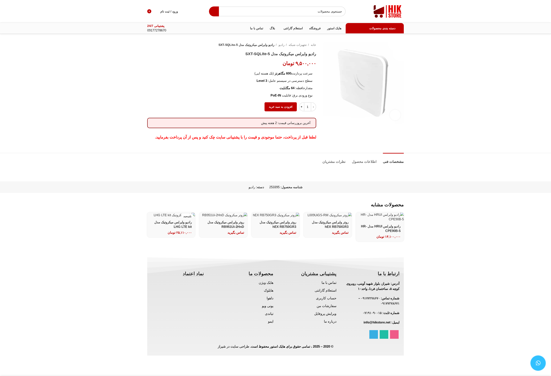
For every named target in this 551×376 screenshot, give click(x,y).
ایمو (270, 321)
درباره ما (330, 321)
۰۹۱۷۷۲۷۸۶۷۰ (370, 298)
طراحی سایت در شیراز (233, 346)
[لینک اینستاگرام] (394, 334)
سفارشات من (326, 306)
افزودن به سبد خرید (281, 106)
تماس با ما (329, 282)
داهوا (270, 298)
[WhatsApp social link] (384, 334)
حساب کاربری (326, 298)
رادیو (281, 45)
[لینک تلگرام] (373, 334)
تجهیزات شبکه (297, 45)
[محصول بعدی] (149, 45)
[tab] (393, 159)
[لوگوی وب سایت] (387, 11)
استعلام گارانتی (325, 290)
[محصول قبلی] (158, 45)
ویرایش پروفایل (325, 313)
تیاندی (269, 313)
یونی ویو (267, 306)
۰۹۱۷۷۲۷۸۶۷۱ (390, 303)
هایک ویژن (266, 282)
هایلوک (268, 290)
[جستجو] (214, 11)
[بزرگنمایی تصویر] (395, 115)
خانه (313, 45)
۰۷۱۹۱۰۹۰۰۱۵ (372, 313)
